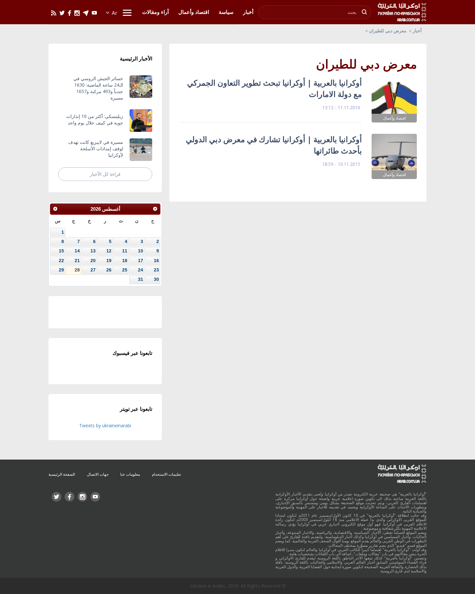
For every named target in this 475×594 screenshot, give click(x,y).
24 (140, 269)
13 (93, 250)
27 (93, 269)
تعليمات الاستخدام (166, 474)
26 (108, 269)
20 (93, 260)
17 (140, 260)
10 (140, 250)
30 (156, 279)
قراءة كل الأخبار (105, 174)
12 (108, 250)
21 (77, 260)
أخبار (417, 30)
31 (140, 279)
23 (156, 269)
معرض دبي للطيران (387, 30)
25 (124, 269)
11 (124, 250)
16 (156, 260)
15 (61, 250)
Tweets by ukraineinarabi (105, 425)
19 (108, 260)
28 (77, 269)
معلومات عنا (130, 474)
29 (61, 269)
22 (61, 260)
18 (124, 260)
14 (77, 250)
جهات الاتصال (98, 474)
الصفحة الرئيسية (61, 474)
